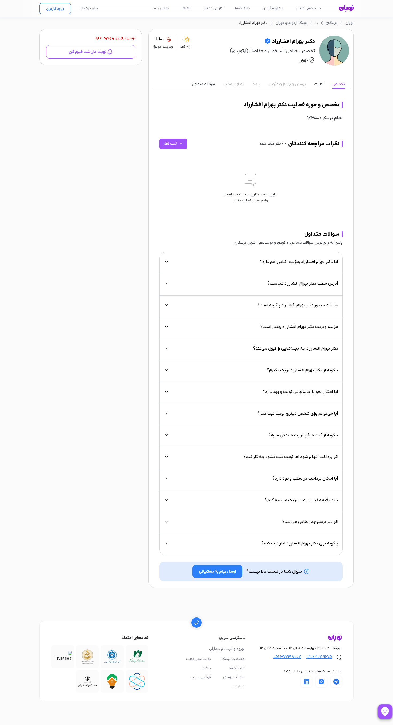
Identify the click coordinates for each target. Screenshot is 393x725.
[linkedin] (306, 681)
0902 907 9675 (319, 657)
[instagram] (321, 681)
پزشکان (331, 22)
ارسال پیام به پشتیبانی (217, 571)
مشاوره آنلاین (273, 8)
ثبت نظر (173, 143)
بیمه (256, 84)
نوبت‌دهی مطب (308, 8)
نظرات (319, 84)
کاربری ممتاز (213, 8)
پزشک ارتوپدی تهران (291, 22)
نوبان (349, 22)
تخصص (338, 84)
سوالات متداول (203, 84)
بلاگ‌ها (187, 8)
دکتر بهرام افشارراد (252, 22)
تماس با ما (161, 8)
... (316, 22)
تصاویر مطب (234, 84)
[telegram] (336, 681)
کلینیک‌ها (242, 8)
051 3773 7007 (287, 657)
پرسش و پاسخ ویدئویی (287, 84)
